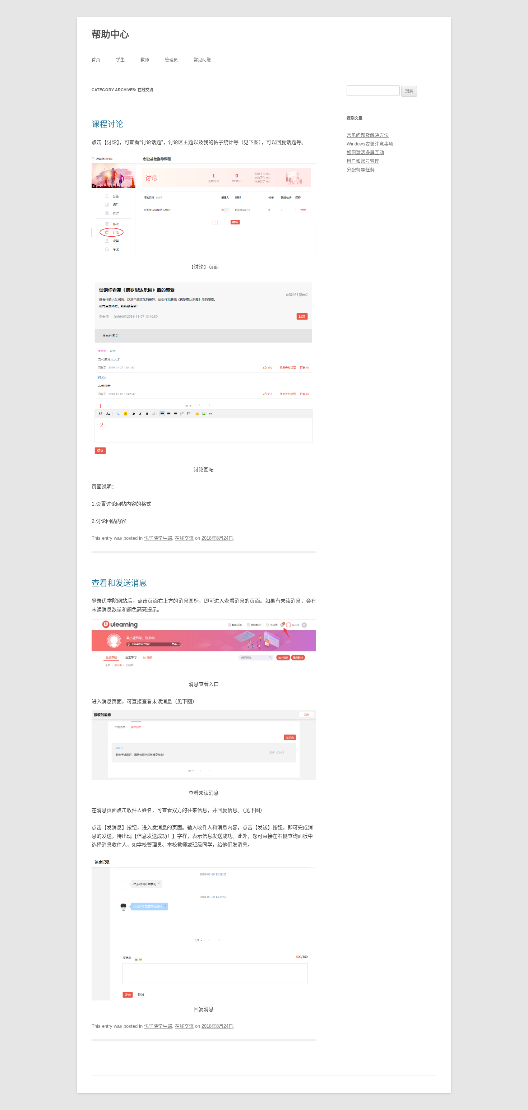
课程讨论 (107, 124)
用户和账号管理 (363, 161)
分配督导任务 (361, 169)
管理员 (171, 59)
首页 (96, 59)
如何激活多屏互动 (365, 152)
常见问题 (202, 59)
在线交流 (184, 538)
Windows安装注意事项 (370, 144)
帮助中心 (110, 34)
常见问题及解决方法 (368, 135)
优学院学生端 (158, 538)
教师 (144, 59)
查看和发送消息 (119, 583)
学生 (120, 59)
